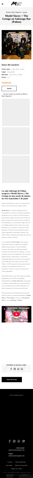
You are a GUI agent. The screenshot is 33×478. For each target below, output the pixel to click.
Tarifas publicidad (20, 462)
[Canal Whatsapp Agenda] (21, 370)
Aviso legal (9, 465)
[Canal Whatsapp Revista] (18, 370)
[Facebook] (11, 370)
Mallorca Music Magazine (13, 12)
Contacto (10, 462)
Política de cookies (16, 468)
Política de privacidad (21, 465)
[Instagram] (14, 370)
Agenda (24, 12)
